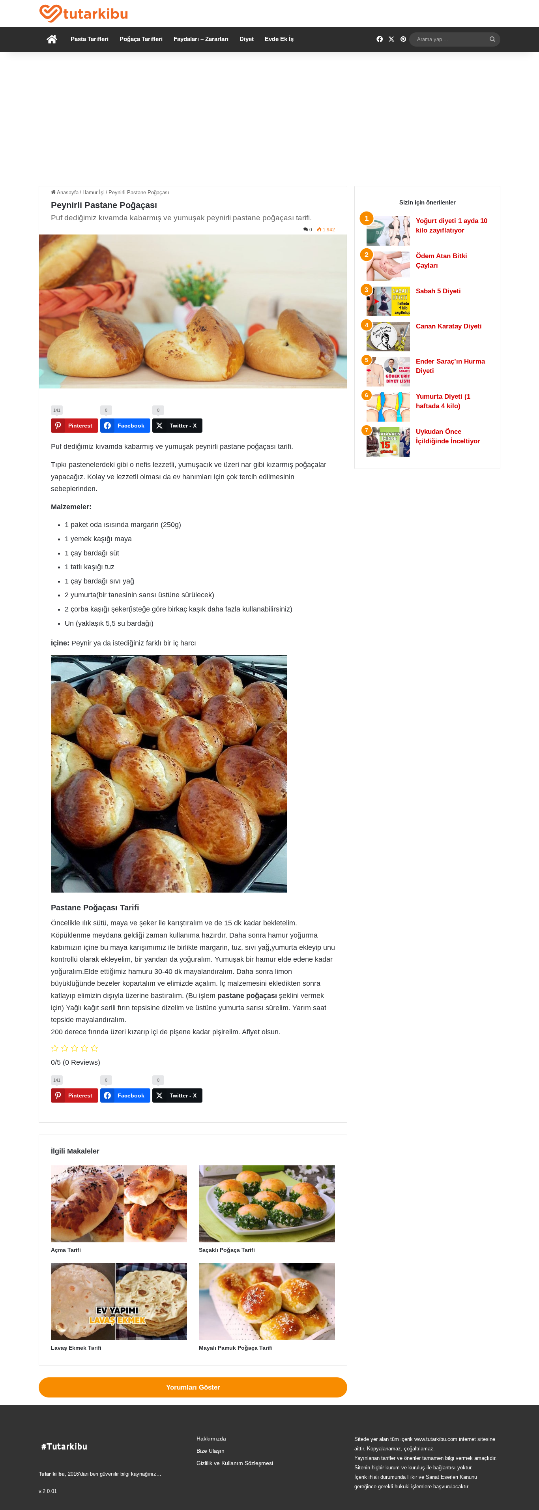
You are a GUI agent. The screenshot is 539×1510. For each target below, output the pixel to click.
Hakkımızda (211, 1439)
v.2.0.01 (48, 1491)
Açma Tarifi (66, 1250)
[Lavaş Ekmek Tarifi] (119, 1301)
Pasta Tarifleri (90, 39)
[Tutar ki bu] (83, 13)
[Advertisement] (269, 119)
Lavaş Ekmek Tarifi (76, 1348)
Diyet (247, 39)
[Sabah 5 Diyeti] (388, 301)
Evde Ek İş (279, 39)
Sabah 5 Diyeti (438, 291)
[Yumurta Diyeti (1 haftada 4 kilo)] (388, 407)
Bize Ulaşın (211, 1451)
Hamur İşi (93, 192)
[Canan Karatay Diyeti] (388, 336)
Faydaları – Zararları (201, 39)
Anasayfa (67, 192)
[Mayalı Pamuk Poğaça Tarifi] (267, 1301)
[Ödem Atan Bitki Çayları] (388, 266)
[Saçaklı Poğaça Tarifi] (267, 1203)
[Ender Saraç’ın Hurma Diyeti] (388, 371)
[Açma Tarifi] (119, 1203)
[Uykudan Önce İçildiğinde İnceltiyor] (388, 442)
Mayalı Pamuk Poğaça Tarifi (236, 1348)
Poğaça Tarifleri (141, 39)
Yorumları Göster (193, 1387)
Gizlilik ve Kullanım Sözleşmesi (235, 1463)
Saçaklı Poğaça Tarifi (227, 1250)
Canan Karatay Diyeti (449, 326)
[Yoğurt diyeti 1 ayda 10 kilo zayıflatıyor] (388, 231)
